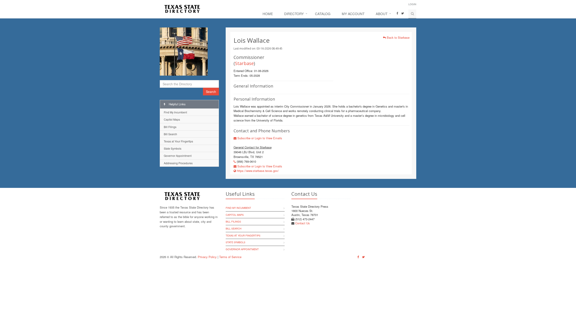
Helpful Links (177, 104)
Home (268, 13)
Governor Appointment (177, 156)
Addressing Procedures (178, 163)
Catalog (323, 13)
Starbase (244, 63)
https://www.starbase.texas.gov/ (257, 171)
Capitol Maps (172, 119)
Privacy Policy (207, 257)
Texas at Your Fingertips (178, 141)
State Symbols (172, 148)
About (381, 13)
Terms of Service (230, 257)
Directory (294, 13)
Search (211, 91)
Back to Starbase (398, 37)
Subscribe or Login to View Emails (259, 138)
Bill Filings (170, 127)
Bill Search (170, 134)
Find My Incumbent (175, 112)
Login (412, 4)
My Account (353, 13)
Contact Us (302, 223)
